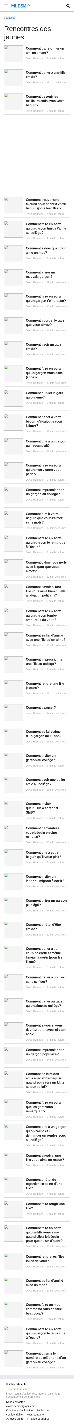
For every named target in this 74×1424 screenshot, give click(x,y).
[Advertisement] (37, 157)
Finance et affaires (38, 1418)
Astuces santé (14, 1418)
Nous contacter (36, 1414)
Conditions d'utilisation (19, 1410)
